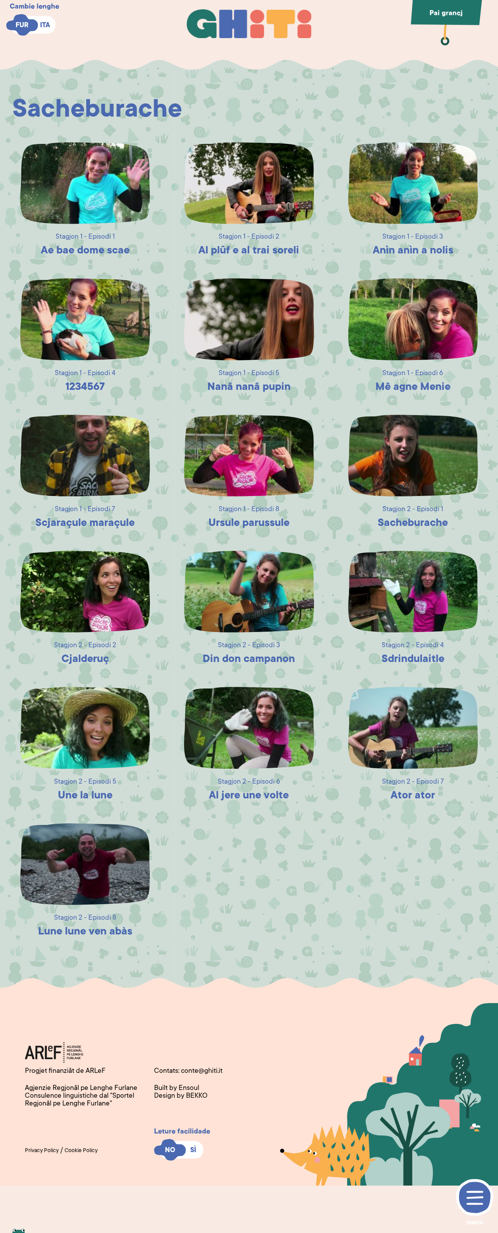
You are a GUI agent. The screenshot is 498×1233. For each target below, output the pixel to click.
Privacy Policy (42, 1151)
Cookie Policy (81, 1151)
